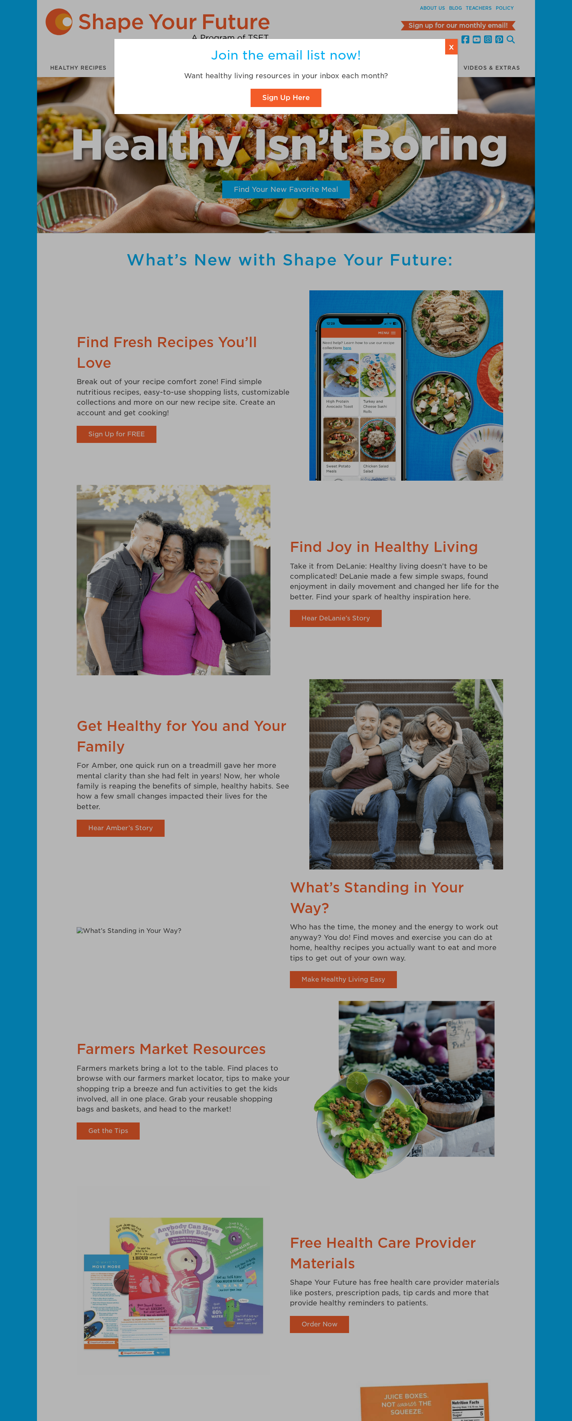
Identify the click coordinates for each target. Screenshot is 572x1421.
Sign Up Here (286, 97)
